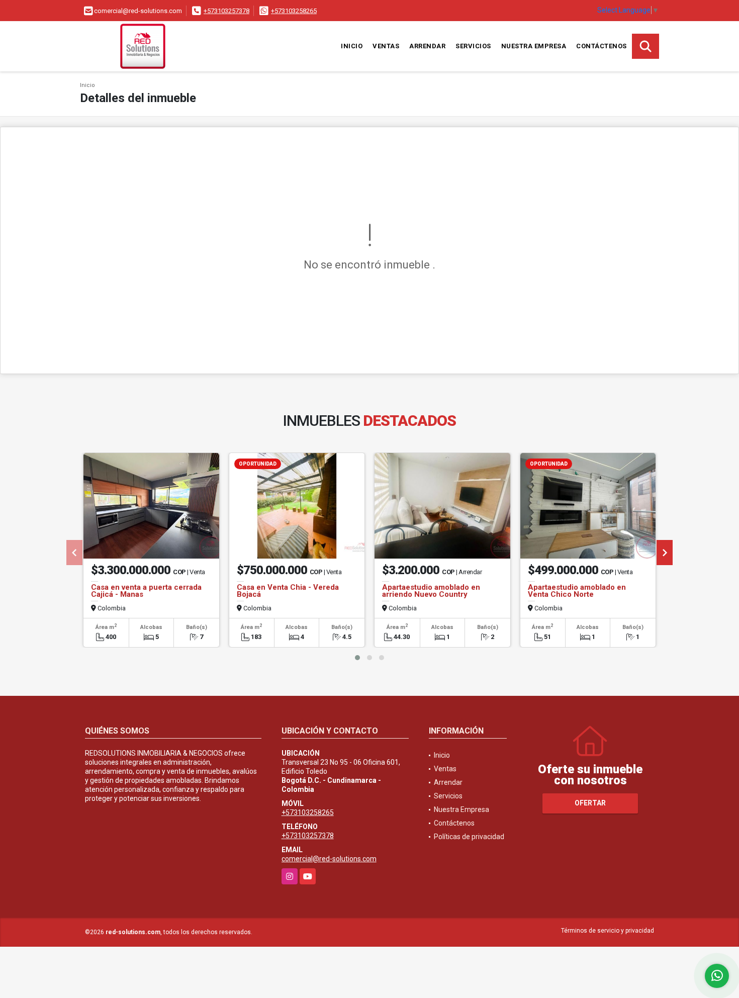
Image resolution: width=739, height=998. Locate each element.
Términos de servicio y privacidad (607, 930)
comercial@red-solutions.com (329, 859)
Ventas (386, 46)
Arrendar (427, 46)
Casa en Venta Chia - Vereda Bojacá (288, 591)
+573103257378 (226, 11)
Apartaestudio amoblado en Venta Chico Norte (577, 591)
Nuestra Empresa (534, 46)
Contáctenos (601, 46)
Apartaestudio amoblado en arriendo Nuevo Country (431, 591)
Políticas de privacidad (469, 837)
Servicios (473, 46)
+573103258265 (294, 11)
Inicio (351, 46)
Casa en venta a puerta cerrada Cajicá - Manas (146, 591)
